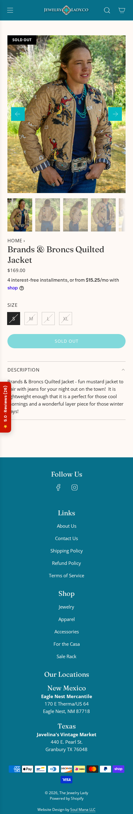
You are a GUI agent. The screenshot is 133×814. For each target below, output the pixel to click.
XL (65, 318)
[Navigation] (9, 10)
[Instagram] (74, 487)
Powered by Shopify (67, 798)
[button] (18, 114)
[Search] (107, 10)
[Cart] (121, 10)
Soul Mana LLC (83, 809)
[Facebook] (58, 487)
